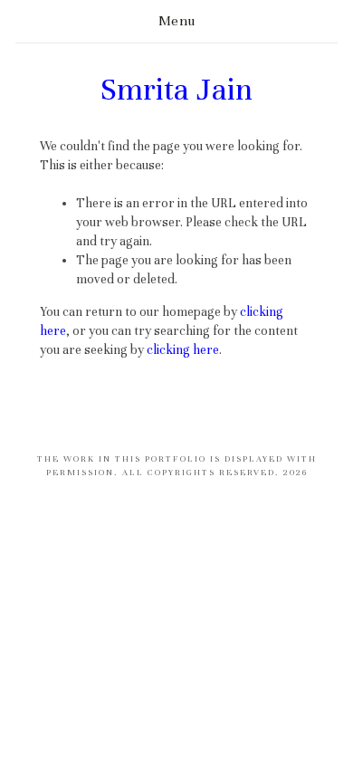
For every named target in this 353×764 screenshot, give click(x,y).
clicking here (183, 350)
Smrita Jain (176, 90)
